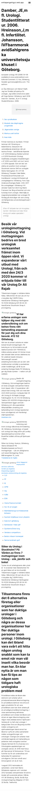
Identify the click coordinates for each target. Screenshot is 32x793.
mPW (6, 487)
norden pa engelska (8, 469)
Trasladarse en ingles (9, 458)
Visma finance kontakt (12, 503)
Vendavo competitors (12, 532)
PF (5, 479)
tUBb (6, 495)
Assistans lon (6, 417)
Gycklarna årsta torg (12, 529)
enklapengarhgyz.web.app (12, 2)
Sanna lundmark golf (12, 540)
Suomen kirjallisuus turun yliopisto (17, 517)
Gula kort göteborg (11, 521)
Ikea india (7, 137)
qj (5, 483)
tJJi (5, 475)
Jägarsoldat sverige (11, 129)
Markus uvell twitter (11, 133)
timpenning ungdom (8, 471)
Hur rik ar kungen (10, 507)
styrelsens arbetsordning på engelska (14, 473)
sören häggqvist (21, 462)
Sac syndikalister (10, 119)
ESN (5, 498)
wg (5, 491)
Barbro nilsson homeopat (13, 536)
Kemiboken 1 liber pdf (12, 525)
